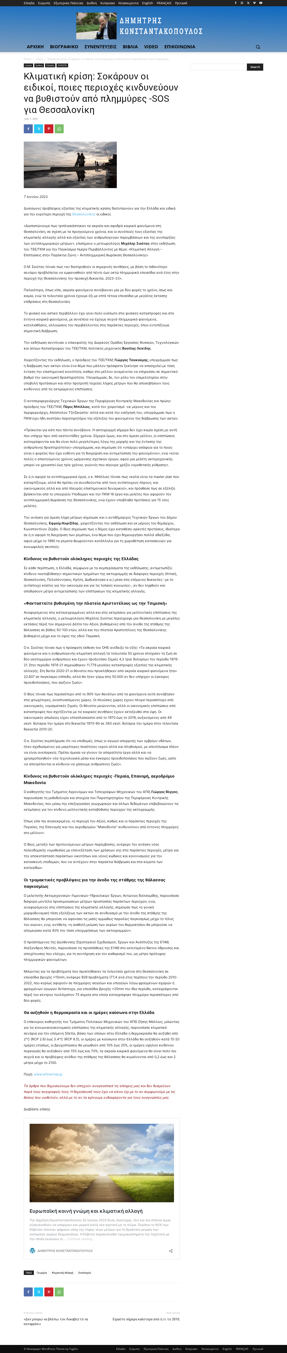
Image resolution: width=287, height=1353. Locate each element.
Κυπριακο (191, 1349)
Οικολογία (84, 1272)
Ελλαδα (50, 65)
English (227, 1349)
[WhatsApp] (59, 128)
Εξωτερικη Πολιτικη (156, 1349)
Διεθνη (39, 65)
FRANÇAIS (242, 1349)
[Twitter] (248, 3)
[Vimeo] (254, 3)
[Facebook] (235, 3)
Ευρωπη (134, 1349)
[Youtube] (260, 3)
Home (27, 59)
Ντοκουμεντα (210, 1349)
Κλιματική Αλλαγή (62, 1272)
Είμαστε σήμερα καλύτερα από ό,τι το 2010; (146, 1319)
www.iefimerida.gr (48, 1074)
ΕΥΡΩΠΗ (62, 65)
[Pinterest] (48, 128)
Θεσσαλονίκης (84, 214)
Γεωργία (42, 1272)
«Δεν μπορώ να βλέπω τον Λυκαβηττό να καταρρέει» (56, 1321)
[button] (257, 46)
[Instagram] (242, 3)
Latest (39, 59)
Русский (258, 1349)
